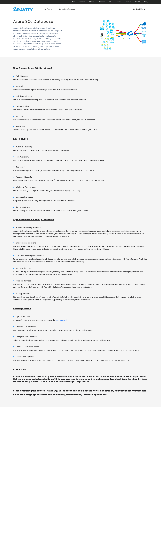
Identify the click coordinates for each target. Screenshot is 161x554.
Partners (82, 2)
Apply (146, 2)
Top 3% (137, 2)
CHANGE (92, 2)
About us (102, 2)
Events (119, 2)
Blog (110, 2)
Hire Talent (47, 9)
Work (73, 2)
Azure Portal (61, 320)
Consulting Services (66, 9)
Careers (128, 2)
